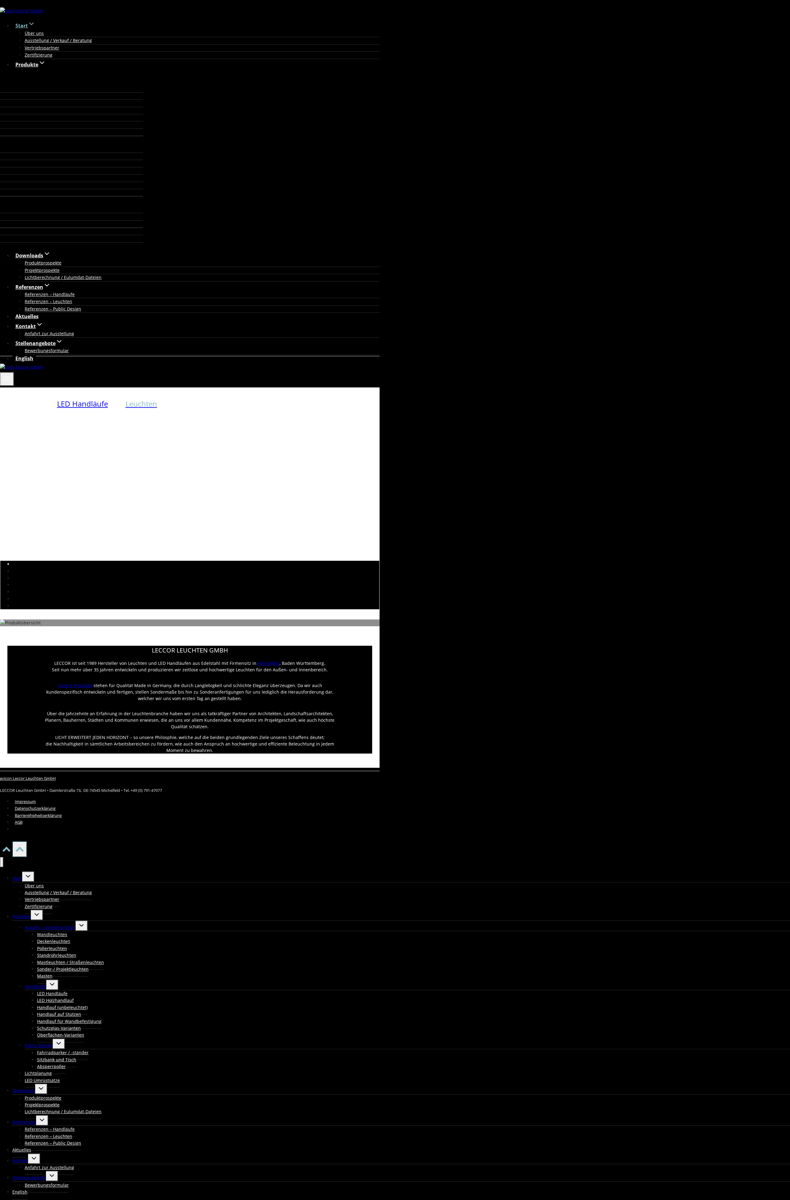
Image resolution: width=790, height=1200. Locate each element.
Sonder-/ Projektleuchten (63, 969)
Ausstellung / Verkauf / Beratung (58, 40)
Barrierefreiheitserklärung (38, 815)
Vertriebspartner (42, 48)
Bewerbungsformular (47, 350)
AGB (19, 822)
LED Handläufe (82, 404)
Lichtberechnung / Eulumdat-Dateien (63, 277)
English (24, 358)
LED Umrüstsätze (42, 1080)
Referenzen (24, 1122)
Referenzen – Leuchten (48, 301)
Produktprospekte (43, 263)
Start (17, 878)
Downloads (23, 1090)
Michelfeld (269, 663)
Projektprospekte (42, 270)
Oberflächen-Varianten (60, 1035)
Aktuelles (27, 316)
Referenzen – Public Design (53, 309)
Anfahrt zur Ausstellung (49, 333)
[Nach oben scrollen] (6, 850)
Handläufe (35, 986)
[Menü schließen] (1, 862)
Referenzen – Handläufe (50, 294)
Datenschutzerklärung (35, 808)
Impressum (25, 801)
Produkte (21, 916)
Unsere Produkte (75, 685)
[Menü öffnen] (7, 379)
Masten (44, 976)
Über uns (34, 33)
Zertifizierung (38, 55)
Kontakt (20, 1160)
